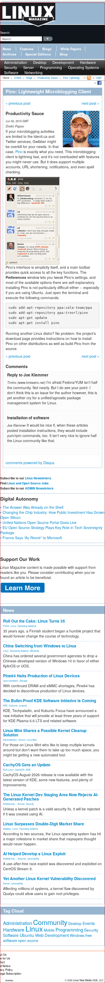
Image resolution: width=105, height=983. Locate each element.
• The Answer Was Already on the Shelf (31, 507)
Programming (51, 67)
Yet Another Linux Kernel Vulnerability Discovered (49, 878)
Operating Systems (83, 67)
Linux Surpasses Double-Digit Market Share (43, 824)
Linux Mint (32, 739)
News (7, 49)
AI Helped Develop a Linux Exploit (34, 854)
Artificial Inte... (9, 803)
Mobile (49, 930)
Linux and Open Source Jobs (28, 483)
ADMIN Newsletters (39, 488)
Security (30, 803)
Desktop (7, 828)
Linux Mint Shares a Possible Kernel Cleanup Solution (44, 733)
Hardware (13, 929)
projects (23, 705)
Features (26, 49)
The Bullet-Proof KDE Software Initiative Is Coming (49, 700)
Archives (9, 54)
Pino (18, 151)
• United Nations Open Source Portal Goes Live (38, 522)
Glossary (9, 980)
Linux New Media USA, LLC (88, 980)
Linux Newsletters (38, 478)
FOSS (6, 625)
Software (11, 72)
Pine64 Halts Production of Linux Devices (41, 676)
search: (5, 32)
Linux (13, 625)
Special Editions (38, 54)
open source (28, 940)
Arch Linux (8, 769)
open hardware (10, 680)
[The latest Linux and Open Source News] (88, 77)
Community (50, 922)
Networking (33, 72)
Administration (10, 739)
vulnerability (33, 858)
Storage (24, 680)
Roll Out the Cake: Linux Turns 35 (34, 621)
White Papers (70, 49)
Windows (34, 650)
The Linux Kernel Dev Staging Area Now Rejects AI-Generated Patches (50, 797)
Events (89, 923)
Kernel (22, 739)
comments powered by (30, 462)
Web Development (52, 935)
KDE (5, 705)
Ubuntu (27, 935)
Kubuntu (13, 705)
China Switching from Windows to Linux (39, 646)
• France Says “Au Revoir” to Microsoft (31, 537)
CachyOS (19, 769)
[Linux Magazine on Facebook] (99, 82)
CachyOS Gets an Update (26, 765)
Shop (64, 54)
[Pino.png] (32, 220)
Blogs (46, 49)
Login (98, 77)
